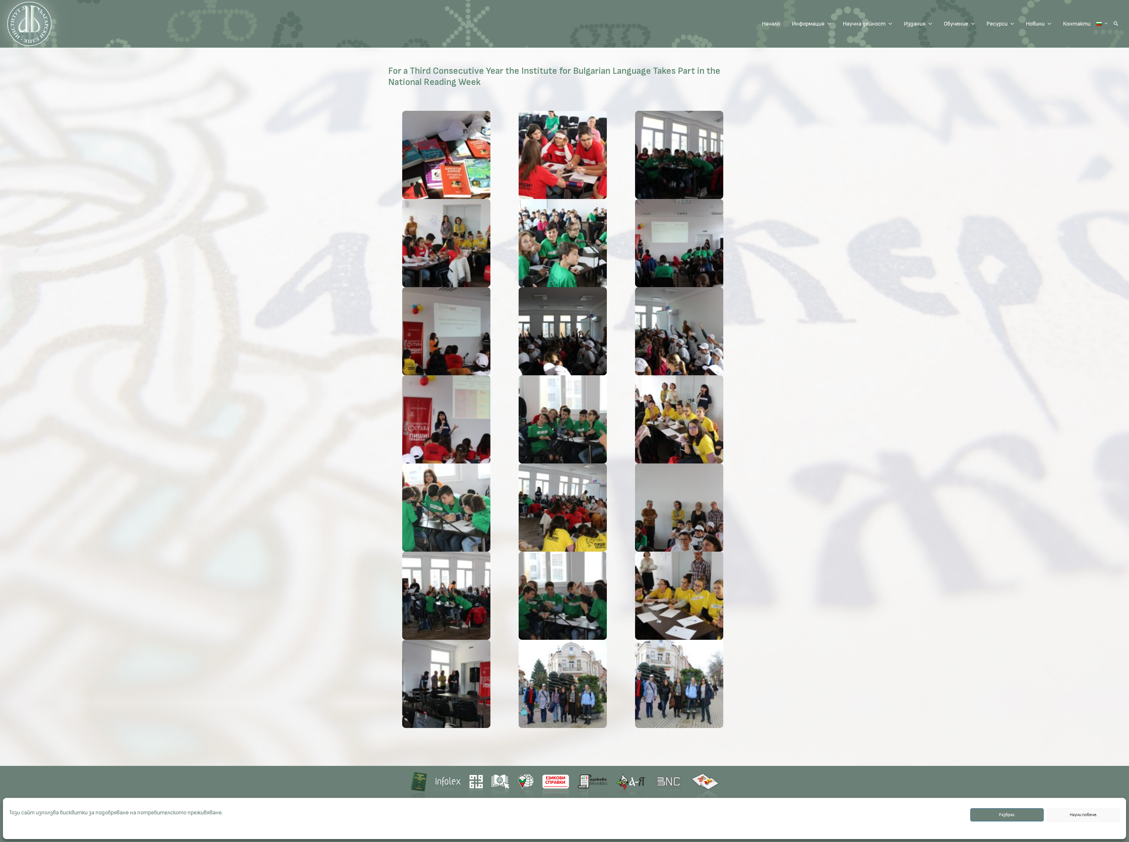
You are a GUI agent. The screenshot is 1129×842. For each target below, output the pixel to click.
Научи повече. (1083, 815)
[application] (827, 23)
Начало (771, 23)
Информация (808, 23)
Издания (915, 23)
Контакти (1076, 23)
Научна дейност (864, 23)
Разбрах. (1007, 815)
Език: (1102, 23)
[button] (1116, 24)
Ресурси (997, 23)
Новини (1035, 23)
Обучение (956, 23)
